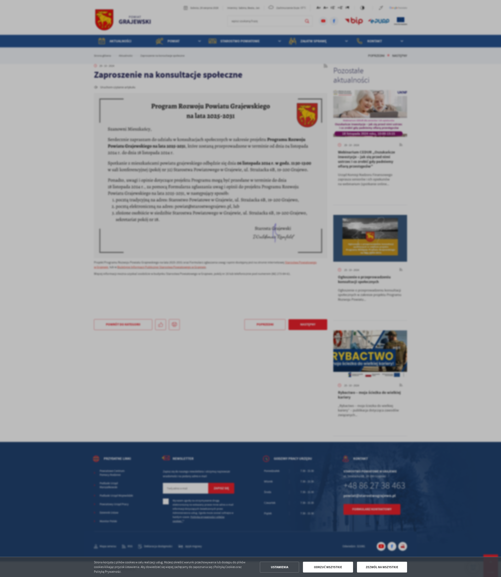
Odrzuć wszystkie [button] (328, 567)
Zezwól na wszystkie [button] (382, 567)
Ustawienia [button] (279, 567)
